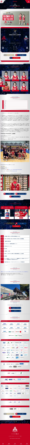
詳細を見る (7, 217)
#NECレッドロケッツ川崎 (11, 169)
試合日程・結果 (7, 421)
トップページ (3, 421)
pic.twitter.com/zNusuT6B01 (18, 169)
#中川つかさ (7, 164)
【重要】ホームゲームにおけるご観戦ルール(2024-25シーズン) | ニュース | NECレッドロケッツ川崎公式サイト (14, 271)
